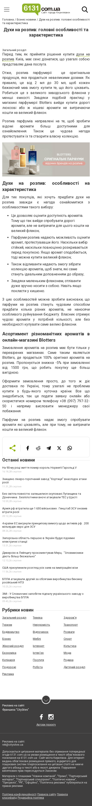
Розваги (69, 632)
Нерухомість (41, 624)
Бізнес (6, 638)
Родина (68, 660)
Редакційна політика (31, 797)
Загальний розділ (14, 617)
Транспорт (71, 624)
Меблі (37, 638)
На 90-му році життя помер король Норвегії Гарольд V (39, 467)
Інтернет (38, 646)
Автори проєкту (46, 724)
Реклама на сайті (13, 705)
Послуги (38, 660)
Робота (38, 667)
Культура (70, 646)
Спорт (68, 638)
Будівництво (10, 632)
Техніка (37, 617)
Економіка (9, 652)
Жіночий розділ (13, 646)
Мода (67, 652)
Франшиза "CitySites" (15, 709)
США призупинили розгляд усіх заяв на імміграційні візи (40, 567)
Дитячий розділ (74, 667)
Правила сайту (46, 794)
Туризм (7, 624)
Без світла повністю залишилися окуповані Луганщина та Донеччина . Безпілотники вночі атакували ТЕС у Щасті (41, 495)
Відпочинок (40, 632)
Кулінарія (8, 660)
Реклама (8, 674)
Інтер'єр (38, 652)
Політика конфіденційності (19, 794)
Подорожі (9, 667)
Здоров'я (70, 617)
